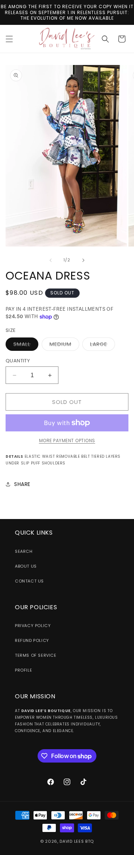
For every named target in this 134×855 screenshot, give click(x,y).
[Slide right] (83, 260)
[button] (9, 39)
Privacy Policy (33, 626)
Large (102, 345)
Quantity (18, 360)
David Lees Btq (77, 841)
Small (25, 345)
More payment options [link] (67, 440)
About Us (26, 566)
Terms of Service (36, 655)
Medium (64, 345)
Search (24, 551)
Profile (23, 670)
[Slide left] (50, 260)
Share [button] (22, 484)
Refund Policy (32, 640)
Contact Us (29, 581)
